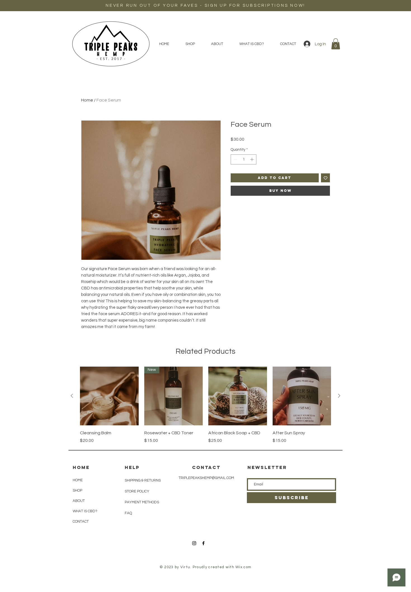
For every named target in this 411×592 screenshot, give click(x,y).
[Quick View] (109, 396)
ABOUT (79, 501)
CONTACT (81, 521)
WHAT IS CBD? (85, 511)
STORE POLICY (137, 491)
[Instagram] (194, 543)
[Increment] (252, 159)
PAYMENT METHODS (142, 502)
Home (87, 100)
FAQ (128, 513)
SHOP (77, 490)
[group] (205, 405)
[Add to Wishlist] (325, 178)
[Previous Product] (71, 395)
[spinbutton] (243, 159)
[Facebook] (203, 543)
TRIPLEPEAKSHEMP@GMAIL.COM (206, 478)
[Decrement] (235, 159)
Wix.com (243, 567)
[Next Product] (339, 395)
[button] (335, 43)
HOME (78, 480)
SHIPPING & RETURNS (143, 480)
